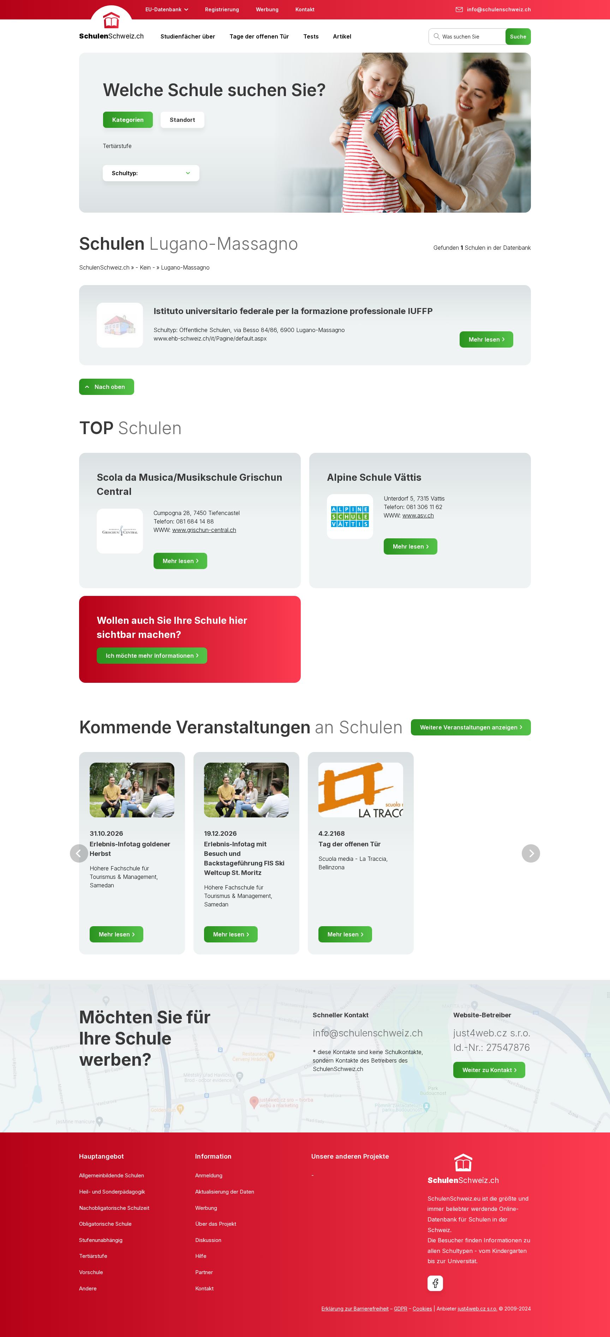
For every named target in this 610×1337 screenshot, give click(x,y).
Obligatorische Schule (105, 1223)
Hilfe (201, 1256)
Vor (79, 853)
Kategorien (128, 119)
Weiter (531, 853)
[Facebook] (435, 1283)
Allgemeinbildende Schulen (111, 1175)
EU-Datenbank (163, 9)
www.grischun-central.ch (204, 529)
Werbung (267, 9)
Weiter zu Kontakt (487, 1069)
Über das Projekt (215, 1223)
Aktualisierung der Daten (224, 1191)
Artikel (342, 36)
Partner (204, 1272)
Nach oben (110, 386)
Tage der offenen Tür (259, 36)
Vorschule (91, 1272)
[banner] (111, 23)
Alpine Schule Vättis (374, 477)
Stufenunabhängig (100, 1240)
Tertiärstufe (117, 145)
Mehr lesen (484, 339)
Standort (182, 119)
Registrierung (222, 9)
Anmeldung (208, 1175)
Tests (311, 36)
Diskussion (208, 1240)
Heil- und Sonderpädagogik (112, 1191)
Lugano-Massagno (185, 267)
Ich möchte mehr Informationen (150, 655)
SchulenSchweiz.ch (104, 267)
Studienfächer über (188, 36)
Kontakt (305, 9)
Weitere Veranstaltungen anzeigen (469, 727)
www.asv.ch (418, 515)
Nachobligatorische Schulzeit (114, 1208)
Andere (88, 1288)
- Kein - (145, 267)
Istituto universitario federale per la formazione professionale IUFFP (293, 311)
